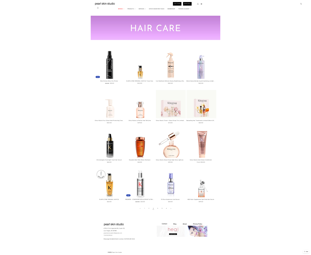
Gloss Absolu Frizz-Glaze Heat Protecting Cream (109, 120)
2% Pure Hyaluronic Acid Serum (170, 199)
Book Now (187, 3)
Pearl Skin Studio (117, 252)
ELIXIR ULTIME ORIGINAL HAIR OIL (109, 199)
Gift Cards (177, 3)
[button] (96, 6)
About (185, 224)
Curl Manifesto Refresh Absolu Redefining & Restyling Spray (170, 81)
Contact (164, 223)
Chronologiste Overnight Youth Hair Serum (109, 160)
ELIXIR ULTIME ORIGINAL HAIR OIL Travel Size (139, 81)
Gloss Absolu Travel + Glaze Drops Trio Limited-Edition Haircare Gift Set (170, 120)
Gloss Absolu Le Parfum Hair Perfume (140, 120)
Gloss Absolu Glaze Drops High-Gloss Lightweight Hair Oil (170, 160)
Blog (174, 224)
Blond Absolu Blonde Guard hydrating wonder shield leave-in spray (201, 81)
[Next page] (171, 208)
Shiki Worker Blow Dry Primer (109, 81)
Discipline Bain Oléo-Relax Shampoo (139, 160)
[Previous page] (140, 208)
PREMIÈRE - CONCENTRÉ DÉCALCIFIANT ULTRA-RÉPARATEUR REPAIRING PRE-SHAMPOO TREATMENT (139, 199)
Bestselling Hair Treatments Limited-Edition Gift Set (201, 120)
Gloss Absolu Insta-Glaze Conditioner (201, 160)
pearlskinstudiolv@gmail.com (113, 233)
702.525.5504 (108, 235)
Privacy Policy (197, 224)
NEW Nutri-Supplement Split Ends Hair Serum (201, 199)
